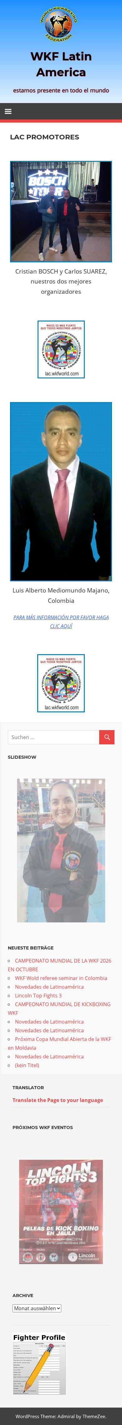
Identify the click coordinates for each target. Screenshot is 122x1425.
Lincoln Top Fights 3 (38, 995)
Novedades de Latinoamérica (49, 986)
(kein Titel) (27, 1065)
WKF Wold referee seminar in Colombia (61, 978)
